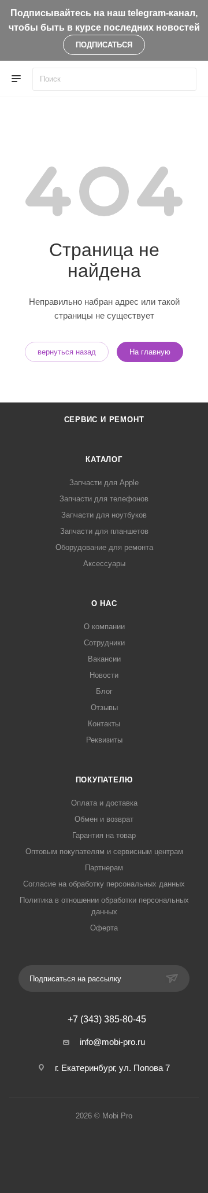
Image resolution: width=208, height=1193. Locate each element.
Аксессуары (104, 563)
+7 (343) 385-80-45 (107, 1019)
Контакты (104, 723)
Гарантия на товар (104, 835)
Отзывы (104, 707)
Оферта (104, 928)
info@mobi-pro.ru (112, 1042)
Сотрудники (104, 642)
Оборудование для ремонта (104, 547)
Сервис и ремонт (104, 419)
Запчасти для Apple (104, 482)
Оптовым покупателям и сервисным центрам (104, 851)
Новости (104, 675)
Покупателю (104, 779)
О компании (104, 626)
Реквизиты (104, 740)
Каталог (104, 459)
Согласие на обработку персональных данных (104, 884)
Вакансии (104, 659)
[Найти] (182, 79)
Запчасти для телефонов (104, 498)
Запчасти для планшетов (104, 531)
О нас (104, 603)
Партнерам (104, 867)
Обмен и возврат (104, 819)
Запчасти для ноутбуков (104, 515)
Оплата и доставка (104, 803)
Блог (104, 691)
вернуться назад (67, 352)
